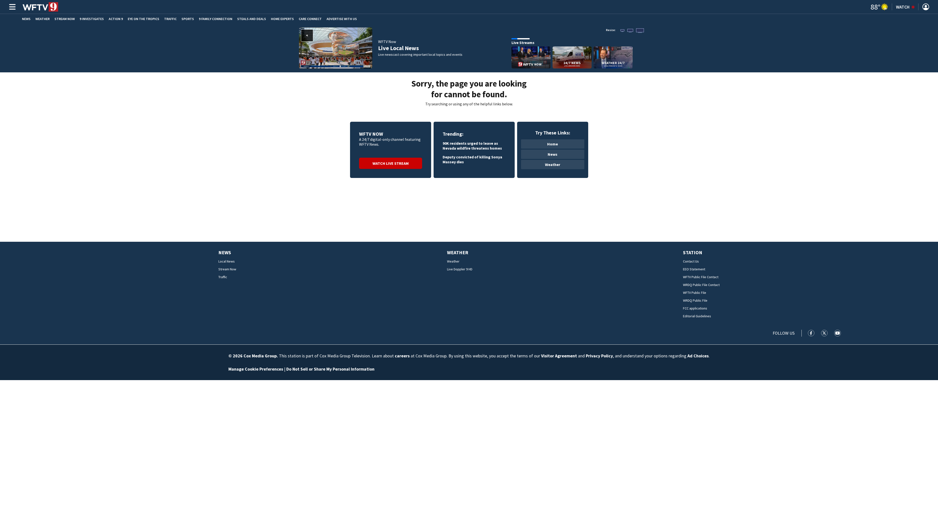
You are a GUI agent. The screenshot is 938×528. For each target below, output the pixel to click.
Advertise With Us (342, 19)
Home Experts (282, 19)
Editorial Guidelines (697, 316)
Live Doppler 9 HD (459, 269)
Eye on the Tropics (143, 19)
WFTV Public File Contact (700, 277)
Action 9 (116, 19)
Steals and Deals (251, 19)
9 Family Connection (215, 19)
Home (552, 144)
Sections (11, 7)
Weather (42, 19)
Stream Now (64, 19)
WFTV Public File (694, 292)
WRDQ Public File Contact (701, 285)
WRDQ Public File (695, 300)
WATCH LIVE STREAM (391, 163)
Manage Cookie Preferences (255, 369)
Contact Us (691, 261)
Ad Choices (698, 356)
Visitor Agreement (559, 356)
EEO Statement (694, 269)
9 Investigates (92, 19)
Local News (226, 261)
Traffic (170, 19)
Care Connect (310, 19)
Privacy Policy (599, 356)
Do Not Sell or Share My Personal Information (330, 369)
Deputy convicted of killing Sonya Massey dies (472, 159)
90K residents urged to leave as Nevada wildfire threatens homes (472, 146)
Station (692, 252)
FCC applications (695, 308)
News (26, 19)
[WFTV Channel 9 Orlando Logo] (40, 7)
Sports (187, 19)
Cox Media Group (260, 356)
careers (402, 356)
